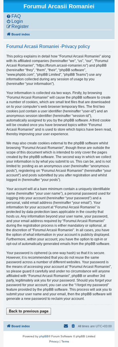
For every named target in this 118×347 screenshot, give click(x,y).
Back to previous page (28, 311)
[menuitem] (13, 16)
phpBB (43, 336)
